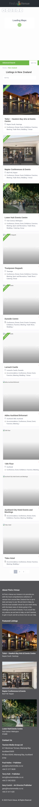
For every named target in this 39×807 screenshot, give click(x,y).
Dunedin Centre (11, 319)
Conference (10, 127)
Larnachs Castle (12, 370)
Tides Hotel (10, 558)
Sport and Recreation (20, 226)
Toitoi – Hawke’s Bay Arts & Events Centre (19, 653)
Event (22, 127)
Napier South (11, 124)
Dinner (17, 127)
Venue (30, 129)
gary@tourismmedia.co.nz (12, 788)
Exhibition (27, 127)
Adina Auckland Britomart (16, 415)
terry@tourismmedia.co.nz (12, 777)
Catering (16, 228)
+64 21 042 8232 (8, 780)
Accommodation (12, 373)
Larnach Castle (11, 367)
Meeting (9, 129)
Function (34, 127)
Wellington (18, 221)
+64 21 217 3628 (8, 769)
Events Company (29, 322)
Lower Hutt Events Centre (16, 217)
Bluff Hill (9, 173)
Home (4, 68)
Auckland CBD (11, 419)
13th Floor (9, 464)
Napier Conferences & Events (18, 169)
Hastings (19, 124)
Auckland (20, 419)
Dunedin (21, 370)
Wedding (24, 129)
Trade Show (16, 129)
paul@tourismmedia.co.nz (12, 766)
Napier (15, 173)
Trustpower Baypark (14, 268)
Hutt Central (11, 221)
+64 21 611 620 (8, 792)
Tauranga (10, 271)
